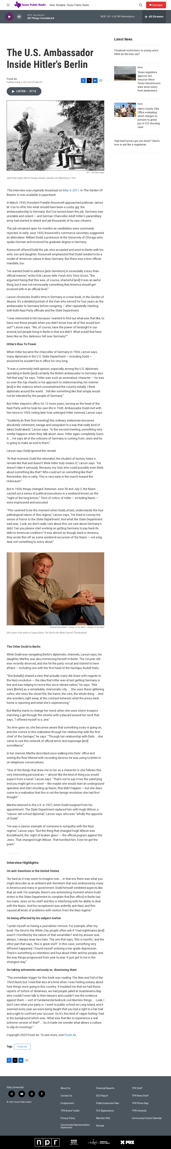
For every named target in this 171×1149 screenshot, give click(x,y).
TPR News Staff (140, 1095)
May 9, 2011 (71, 190)
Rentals (100, 1125)
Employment (67, 1103)
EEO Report (102, 1095)
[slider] (24, 16)
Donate (157, 5)
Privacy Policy (68, 1118)
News (140, 67)
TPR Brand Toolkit (70, 1111)
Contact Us (66, 1095)
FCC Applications (105, 1111)
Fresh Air (70, 1035)
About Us (65, 1088)
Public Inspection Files (107, 1103)
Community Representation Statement (75, 1126)
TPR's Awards (139, 1111)
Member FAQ (103, 1118)
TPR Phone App (140, 1103)
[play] (9, 17)
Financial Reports (105, 1088)
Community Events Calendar (147, 1118)
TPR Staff (137, 1088)
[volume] (19, 16)
